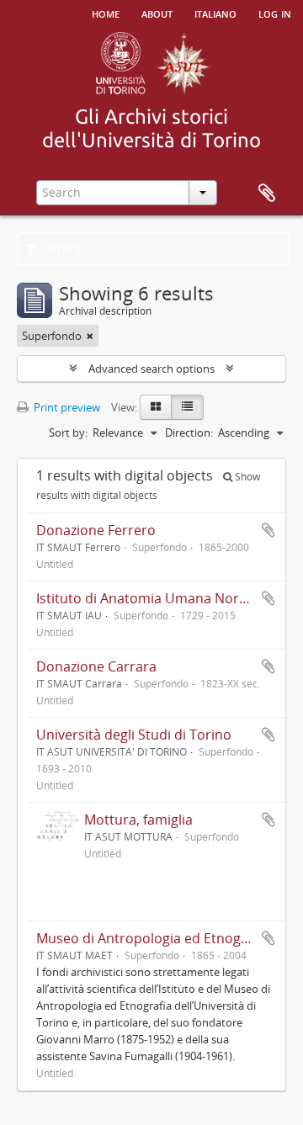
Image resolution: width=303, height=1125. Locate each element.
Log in (274, 12)
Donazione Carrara (96, 666)
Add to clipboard (268, 530)
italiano (215, 12)
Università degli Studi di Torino (133, 734)
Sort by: (68, 432)
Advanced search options (151, 368)
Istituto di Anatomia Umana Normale (153, 598)
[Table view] (187, 407)
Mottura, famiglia (138, 819)
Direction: (189, 432)
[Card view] (156, 407)
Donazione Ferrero (96, 530)
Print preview (65, 407)
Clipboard (267, 193)
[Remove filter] (90, 335)
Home (106, 12)
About (157, 12)
